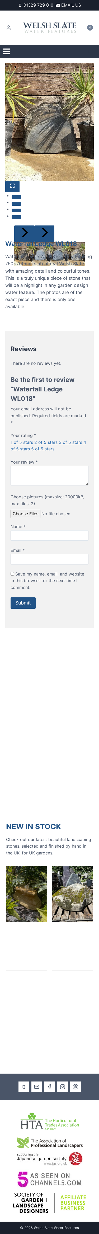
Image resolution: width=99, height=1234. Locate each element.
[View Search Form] (90, 51)
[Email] (36, 1086)
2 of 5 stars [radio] (46, 442)
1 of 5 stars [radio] (22, 442)
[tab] (16, 197)
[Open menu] (7, 51)
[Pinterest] (75, 1086)
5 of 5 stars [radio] (42, 448)
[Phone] (23, 1086)
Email (18, 550)
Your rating (23, 435)
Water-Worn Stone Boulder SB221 (17, 942)
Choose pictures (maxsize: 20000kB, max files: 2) (47, 500)
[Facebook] (49, 1086)
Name (18, 526)
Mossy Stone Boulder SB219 (59, 942)
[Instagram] (62, 1086)
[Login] (8, 28)
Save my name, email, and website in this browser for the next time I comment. (47, 580)
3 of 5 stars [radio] (70, 442)
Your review (24, 462)
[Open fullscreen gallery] (12, 186)
